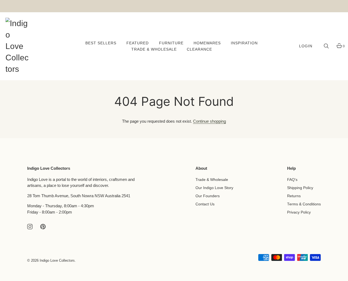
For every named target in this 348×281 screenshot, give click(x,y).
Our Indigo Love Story (214, 188)
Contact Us (205, 204)
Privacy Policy (299, 212)
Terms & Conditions (304, 204)
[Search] (326, 46)
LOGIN (305, 46)
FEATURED (137, 43)
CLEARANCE (199, 49)
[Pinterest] (43, 226)
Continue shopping (209, 121)
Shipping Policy (300, 188)
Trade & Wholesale (211, 180)
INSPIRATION (244, 43)
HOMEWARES (207, 43)
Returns (294, 196)
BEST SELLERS (100, 43)
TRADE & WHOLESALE (154, 49)
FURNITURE (171, 43)
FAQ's (292, 180)
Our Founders (207, 196)
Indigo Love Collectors (57, 260)
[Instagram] (30, 226)
